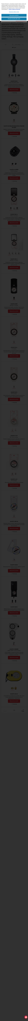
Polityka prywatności (16, 9)
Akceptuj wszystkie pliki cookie (14, 18)
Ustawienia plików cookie (14, 11)
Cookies (10, 9)
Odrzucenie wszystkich (14, 15)
